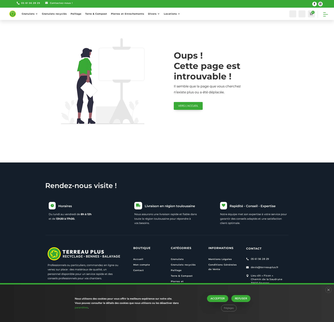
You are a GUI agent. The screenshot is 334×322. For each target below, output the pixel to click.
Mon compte (141, 264)
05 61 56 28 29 (30, 3)
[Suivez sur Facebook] (314, 4)
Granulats (28, 13)
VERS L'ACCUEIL (188, 106)
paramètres (81, 307)
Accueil (138, 259)
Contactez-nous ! (61, 3)
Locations (170, 13)
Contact (138, 270)
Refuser (241, 298)
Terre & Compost (96, 13)
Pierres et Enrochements (127, 13)
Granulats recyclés (54, 13)
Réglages (229, 308)
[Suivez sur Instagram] (320, 4)
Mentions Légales (220, 259)
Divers (152, 13)
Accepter (217, 298)
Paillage (76, 13)
